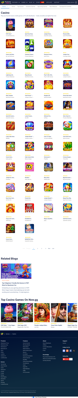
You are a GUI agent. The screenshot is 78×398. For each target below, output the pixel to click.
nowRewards (4, 357)
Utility (24, 370)
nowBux (3, 354)
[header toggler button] (76, 2)
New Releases (53, 6)
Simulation (3, 378)
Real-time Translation (28, 355)
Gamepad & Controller (65, 6)
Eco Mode (25, 354)
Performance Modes (27, 361)
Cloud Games (4, 366)
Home (13, 6)
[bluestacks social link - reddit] (67, 350)
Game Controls (26, 343)
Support (56, 2)
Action (2, 367)
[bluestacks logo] (6, 2)
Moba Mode (25, 346)
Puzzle (2, 373)
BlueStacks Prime (5, 343)
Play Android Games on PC (49, 356)
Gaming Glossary (47, 360)
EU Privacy (22, 392)
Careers (44, 348)
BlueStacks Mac (4, 345)
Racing (2, 375)
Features (15, 2)
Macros (24, 352)
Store (40, 2)
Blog (30, 2)
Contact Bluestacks (47, 346)
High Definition (26, 368)
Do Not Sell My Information (30, 392)
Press (44, 350)
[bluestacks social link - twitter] (74, 350)
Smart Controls (26, 357)
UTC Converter (26, 372)
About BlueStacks (47, 343)
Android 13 (3, 355)
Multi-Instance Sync (27, 350)
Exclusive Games (30, 6)
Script (24, 365)
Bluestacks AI (4, 348)
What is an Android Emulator (49, 358)
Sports (2, 380)
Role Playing (3, 376)
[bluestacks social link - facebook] (70, 350)
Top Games (20, 6)
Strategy (3, 382)
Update (64, 343)
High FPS (25, 366)
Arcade (2, 371)
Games (23, 2)
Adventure (3, 369)
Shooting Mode (26, 345)
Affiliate (49, 2)
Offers (2, 352)
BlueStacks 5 (4, 346)
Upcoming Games (42, 6)
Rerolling (25, 359)
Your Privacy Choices (40, 397)
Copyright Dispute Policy (14, 392)
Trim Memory (26, 363)
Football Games (4, 384)
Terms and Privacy (4, 392)
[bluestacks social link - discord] (64, 350)
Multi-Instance (26, 348)
